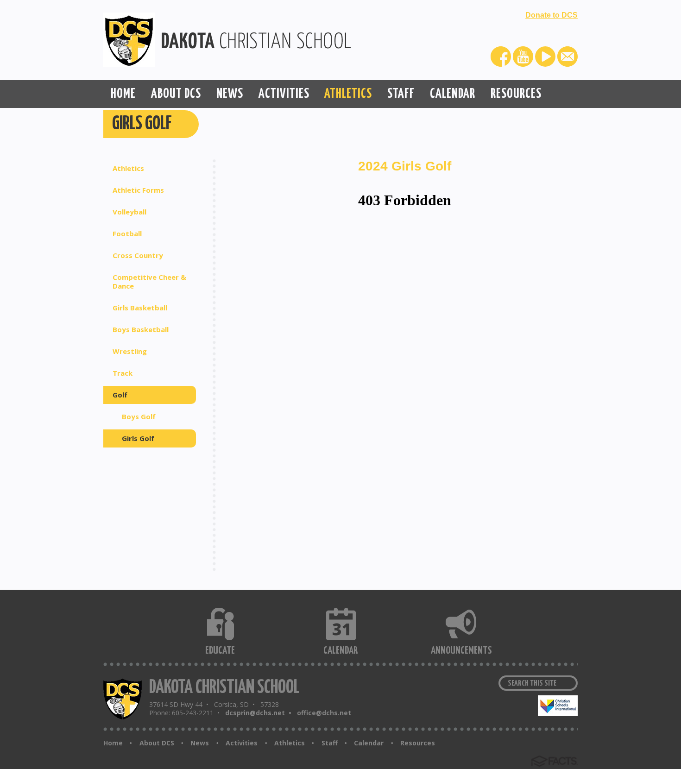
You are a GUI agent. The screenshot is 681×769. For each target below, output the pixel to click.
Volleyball (129, 211)
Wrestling (130, 351)
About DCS (156, 743)
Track (122, 373)
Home (113, 743)
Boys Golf (139, 416)
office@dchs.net (324, 712)
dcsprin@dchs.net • (260, 712)
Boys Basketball (141, 329)
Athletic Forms (138, 190)
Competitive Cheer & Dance (149, 281)
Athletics (128, 168)
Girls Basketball (140, 307)
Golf (120, 394)
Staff (330, 743)
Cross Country (138, 255)
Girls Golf (138, 438)
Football (127, 233)
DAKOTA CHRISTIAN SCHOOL (224, 688)
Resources (417, 743)
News (199, 743)
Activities (242, 743)
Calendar (369, 743)
